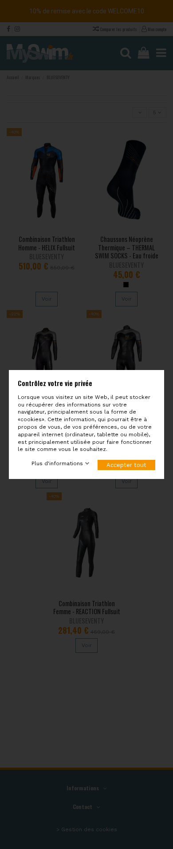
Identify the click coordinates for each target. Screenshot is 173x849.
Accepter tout (126, 465)
